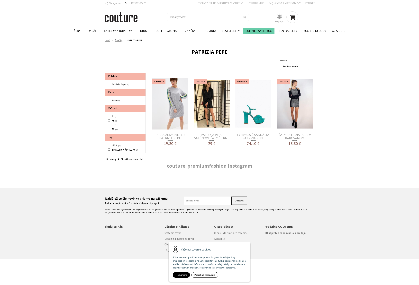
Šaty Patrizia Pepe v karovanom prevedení (295, 138)
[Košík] (292, 17)
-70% (116, 145)
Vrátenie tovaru (173, 233)
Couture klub (256, 3)
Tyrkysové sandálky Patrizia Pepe (253, 136)
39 (115, 129)
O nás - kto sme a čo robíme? (230, 233)
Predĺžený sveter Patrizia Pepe (170, 136)
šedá (116, 100)
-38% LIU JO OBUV (314, 31)
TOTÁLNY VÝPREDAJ (125, 149)
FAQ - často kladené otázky (285, 3)
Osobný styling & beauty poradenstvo (221, 3)
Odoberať (239, 200)
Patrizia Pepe (120, 84)
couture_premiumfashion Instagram (209, 166)
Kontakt (310, 3)
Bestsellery (231, 31)
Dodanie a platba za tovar (179, 239)
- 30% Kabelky (287, 31)
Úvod (107, 40)
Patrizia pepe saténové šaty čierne (211, 136)
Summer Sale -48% (259, 31)
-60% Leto (338, 31)
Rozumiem (181, 275)
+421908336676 (137, 3)
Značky (118, 40)
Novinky (210, 31)
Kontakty (219, 239)
